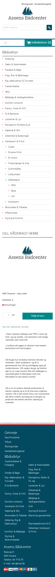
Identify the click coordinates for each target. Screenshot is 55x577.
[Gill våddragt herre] (27, 252)
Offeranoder (11, 213)
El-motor (12, 158)
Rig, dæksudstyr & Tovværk (19, 81)
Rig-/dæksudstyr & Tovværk (14, 479)
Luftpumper (14, 174)
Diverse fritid (14, 152)
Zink (30, 506)
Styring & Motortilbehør (12, 538)
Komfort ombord (13, 103)
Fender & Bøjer (12, 473)
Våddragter (14, 180)
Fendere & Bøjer (13, 70)
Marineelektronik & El (39, 523)
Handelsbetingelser (42, 4)
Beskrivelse (6, 327)
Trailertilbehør (12, 86)
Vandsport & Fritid (14, 141)
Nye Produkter (12, 437)
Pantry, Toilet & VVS (15, 108)
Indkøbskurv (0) (41, 42)
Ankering (9, 59)
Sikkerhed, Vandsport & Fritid (39, 530)
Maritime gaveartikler (39, 515)
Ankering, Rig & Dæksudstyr (12, 522)
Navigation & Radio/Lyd (17, 125)
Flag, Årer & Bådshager (17, 75)
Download (25, 327)
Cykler (11, 147)
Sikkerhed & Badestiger (17, 136)
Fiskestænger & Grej (18, 163)
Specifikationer (15, 327)
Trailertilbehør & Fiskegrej (13, 463)
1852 (7, 92)
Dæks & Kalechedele (15, 64)
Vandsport (13, 202)
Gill (13, 196)
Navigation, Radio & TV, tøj (38, 479)
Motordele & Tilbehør (16, 207)
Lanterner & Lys (13, 119)
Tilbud (8, 442)
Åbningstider (27, 4)
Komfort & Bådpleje (15, 531)
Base (13, 191)
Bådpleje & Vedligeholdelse (19, 97)
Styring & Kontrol (14, 218)
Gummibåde (14, 169)
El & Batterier (12, 114)
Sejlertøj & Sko (12, 130)
